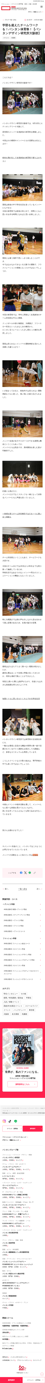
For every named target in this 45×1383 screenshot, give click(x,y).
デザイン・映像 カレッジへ (35, 12)
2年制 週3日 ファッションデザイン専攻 (17, 954)
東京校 (31, 1010)
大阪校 (6, 1014)
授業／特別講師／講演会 (13, 998)
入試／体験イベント (12, 1002)
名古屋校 (15, 1014)
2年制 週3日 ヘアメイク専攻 (14, 926)
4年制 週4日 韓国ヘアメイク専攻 (15, 909)
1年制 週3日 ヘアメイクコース (14, 931)
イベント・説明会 (12, 1128)
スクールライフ (31, 1006)
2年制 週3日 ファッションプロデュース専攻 (19, 960)
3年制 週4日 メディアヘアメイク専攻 (17, 915)
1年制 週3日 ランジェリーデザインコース (18, 979)
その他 (23, 994)
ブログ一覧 (5, 1110)
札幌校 (24, 1014)
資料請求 (32, 1128)
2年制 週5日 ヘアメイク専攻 (14, 920)
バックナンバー (20, 1010)
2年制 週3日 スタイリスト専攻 (14, 965)
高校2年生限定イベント (13, 1006)
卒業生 (28, 998)
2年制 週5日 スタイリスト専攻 (14, 949)
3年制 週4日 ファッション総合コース (17, 943)
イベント (7, 1010)
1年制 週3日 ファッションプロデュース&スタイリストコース (21, 972)
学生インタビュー (11, 994)
